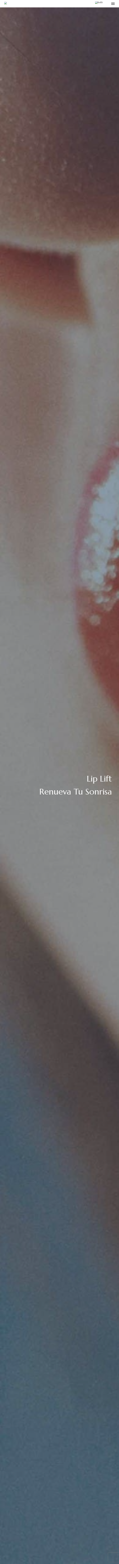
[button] (113, 3)
